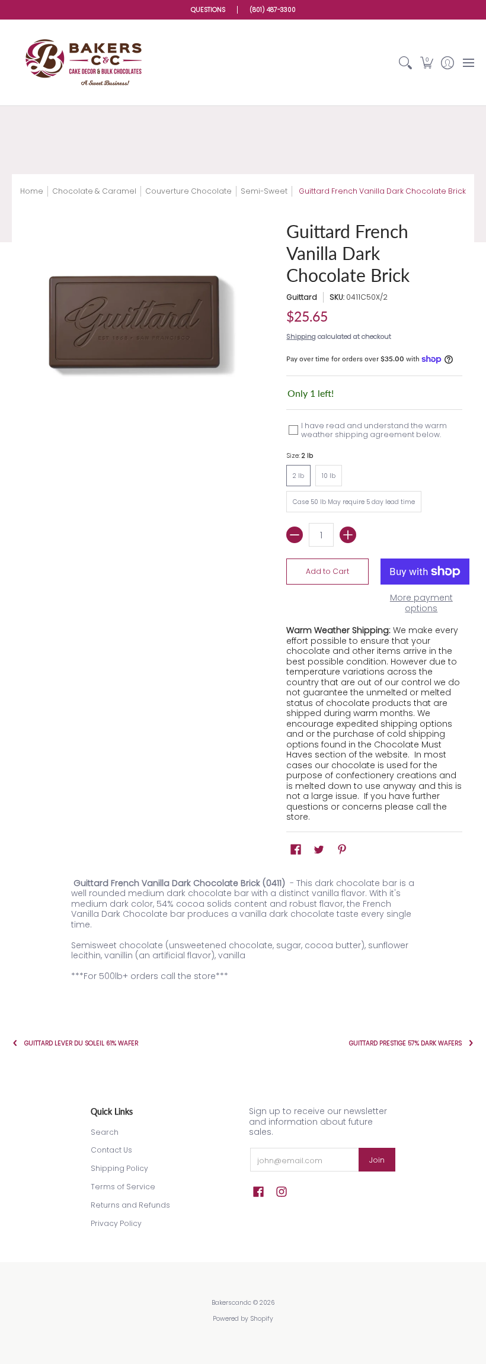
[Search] (405, 62)
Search (105, 1132)
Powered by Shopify (243, 1318)
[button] (426, 62)
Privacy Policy (116, 1223)
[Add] (348, 535)
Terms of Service (123, 1187)
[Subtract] (294, 535)
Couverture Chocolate (188, 191)
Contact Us (111, 1150)
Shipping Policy (119, 1168)
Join (377, 1160)
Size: (299, 455)
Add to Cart (327, 571)
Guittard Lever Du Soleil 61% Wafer (81, 1043)
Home (31, 191)
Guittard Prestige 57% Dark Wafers (405, 1043)
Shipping (301, 336)
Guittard (301, 297)
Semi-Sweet (264, 191)
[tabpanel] (243, 932)
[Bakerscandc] (86, 62)
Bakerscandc (231, 1302)
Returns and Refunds (130, 1205)
